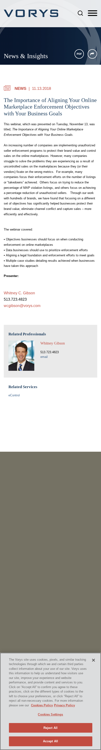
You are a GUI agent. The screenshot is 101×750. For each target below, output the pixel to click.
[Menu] (92, 13)
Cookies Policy (42, 705)
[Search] (80, 13)
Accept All (50, 741)
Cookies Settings (50, 714)
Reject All (50, 728)
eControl (14, 395)
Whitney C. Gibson (19, 293)
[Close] (93, 660)
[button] (92, 54)
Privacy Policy (64, 705)
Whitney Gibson (52, 343)
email (44, 357)
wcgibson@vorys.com (22, 306)
